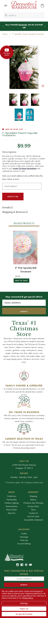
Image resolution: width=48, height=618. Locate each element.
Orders (24, 533)
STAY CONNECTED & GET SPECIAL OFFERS (24, 572)
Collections (11, 496)
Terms (33, 509)
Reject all (24, 608)
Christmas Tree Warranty (33, 502)
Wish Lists (24, 540)
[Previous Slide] (3, 26)
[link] (17, 564)
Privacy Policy (33, 506)
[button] (5, 5)
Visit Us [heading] (24, 461)
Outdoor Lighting (12, 502)
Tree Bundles (12, 499)
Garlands (22, 24)
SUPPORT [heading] (33, 492)
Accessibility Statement (33, 519)
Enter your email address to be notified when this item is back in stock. (22, 177)
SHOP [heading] (11, 492)
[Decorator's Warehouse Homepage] (24, 557)
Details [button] (6, 207)
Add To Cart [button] (21, 280)
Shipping (33, 496)
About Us (11, 513)
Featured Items (11, 506)
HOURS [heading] (24, 473)
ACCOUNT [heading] (24, 529)
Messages (24, 536)
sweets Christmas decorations (25, 168)
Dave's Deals (11, 509)
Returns (33, 499)
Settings (24, 603)
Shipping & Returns (14, 212)
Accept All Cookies (24, 614)
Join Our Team (33, 516)
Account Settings (24, 543)
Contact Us (33, 513)
